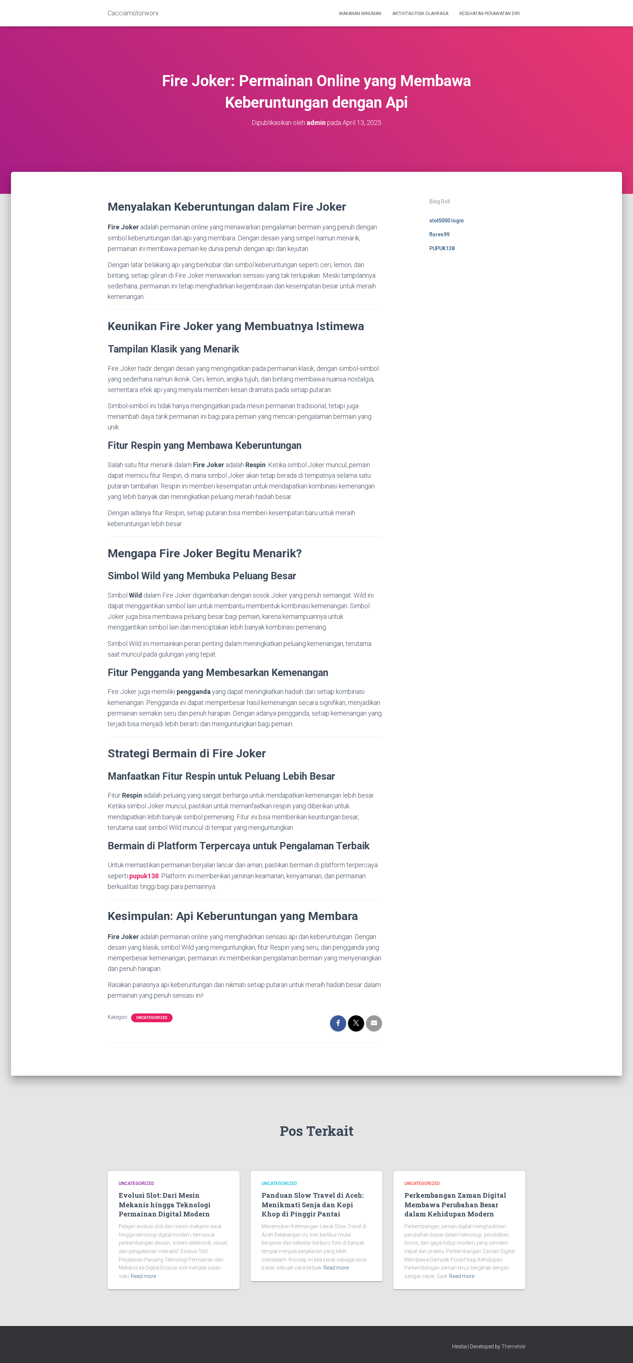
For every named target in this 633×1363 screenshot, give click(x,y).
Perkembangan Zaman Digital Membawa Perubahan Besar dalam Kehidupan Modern (455, 1204)
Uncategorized (151, 1018)
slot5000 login (446, 221)
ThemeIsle (513, 1346)
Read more (143, 1276)
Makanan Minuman (360, 13)
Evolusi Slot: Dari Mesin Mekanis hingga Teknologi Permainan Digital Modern (165, 1204)
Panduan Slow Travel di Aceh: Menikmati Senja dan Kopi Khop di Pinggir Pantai (313, 1204)
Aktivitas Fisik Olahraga (420, 13)
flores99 (439, 234)
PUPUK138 (442, 248)
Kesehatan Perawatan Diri (489, 13)
